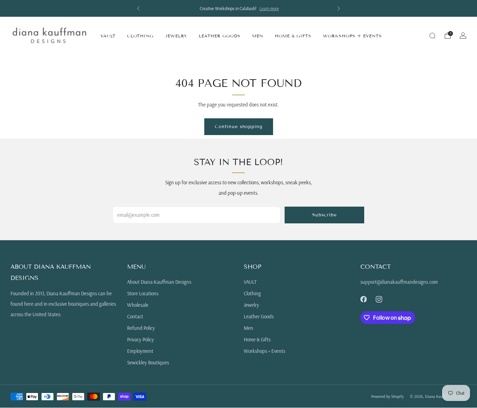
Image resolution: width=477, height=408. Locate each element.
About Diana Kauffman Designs (159, 282)
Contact (135, 316)
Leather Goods (220, 35)
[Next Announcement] (338, 8)
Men (257, 35)
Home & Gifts (293, 35)
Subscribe (324, 215)
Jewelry (176, 35)
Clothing (140, 35)
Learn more (268, 8)
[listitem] (238, 8)
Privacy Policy (140, 339)
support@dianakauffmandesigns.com (399, 282)
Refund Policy (141, 328)
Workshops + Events (352, 35)
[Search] (432, 35)
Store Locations (143, 293)
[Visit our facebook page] (363, 299)
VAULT (108, 35)
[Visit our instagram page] (379, 299)
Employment (140, 351)
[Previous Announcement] (138, 8)
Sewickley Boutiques (148, 362)
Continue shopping (239, 126)
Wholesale (137, 305)
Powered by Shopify (387, 396)
